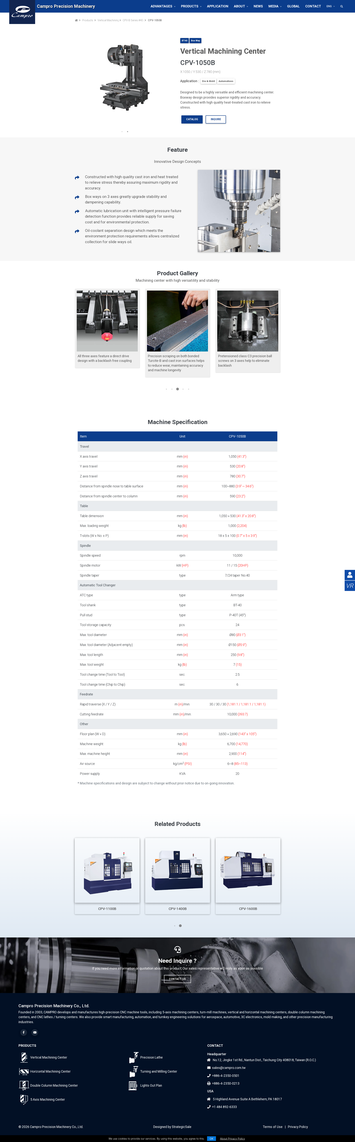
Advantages (161, 6)
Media (273, 6)
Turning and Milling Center (158, 1071)
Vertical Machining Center (108, 20)
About (239, 6)
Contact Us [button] (177, 979)
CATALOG (192, 119)
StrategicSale (181, 1127)
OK (211, 1138)
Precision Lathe (151, 1057)
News (258, 6)
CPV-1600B (248, 909)
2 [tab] (127, 131)
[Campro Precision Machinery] (22, 6)
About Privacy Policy (232, 1138)
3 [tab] (177, 389)
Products (189, 6)
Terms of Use (273, 1127)
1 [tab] (122, 131)
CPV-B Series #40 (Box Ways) (133, 20)
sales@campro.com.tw (229, 1068)
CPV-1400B (178, 909)
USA (210, 1091)
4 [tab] (183, 389)
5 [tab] (188, 389)
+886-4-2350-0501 (225, 1076)
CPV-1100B (107, 909)
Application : (189, 81)
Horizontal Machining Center (50, 1071)
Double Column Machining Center (54, 1085)
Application (217, 6)
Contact (313, 6)
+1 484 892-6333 (224, 1107)
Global (293, 6)
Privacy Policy (298, 1127)
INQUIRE (216, 119)
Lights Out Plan (151, 1085)
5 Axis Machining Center (47, 1099)
